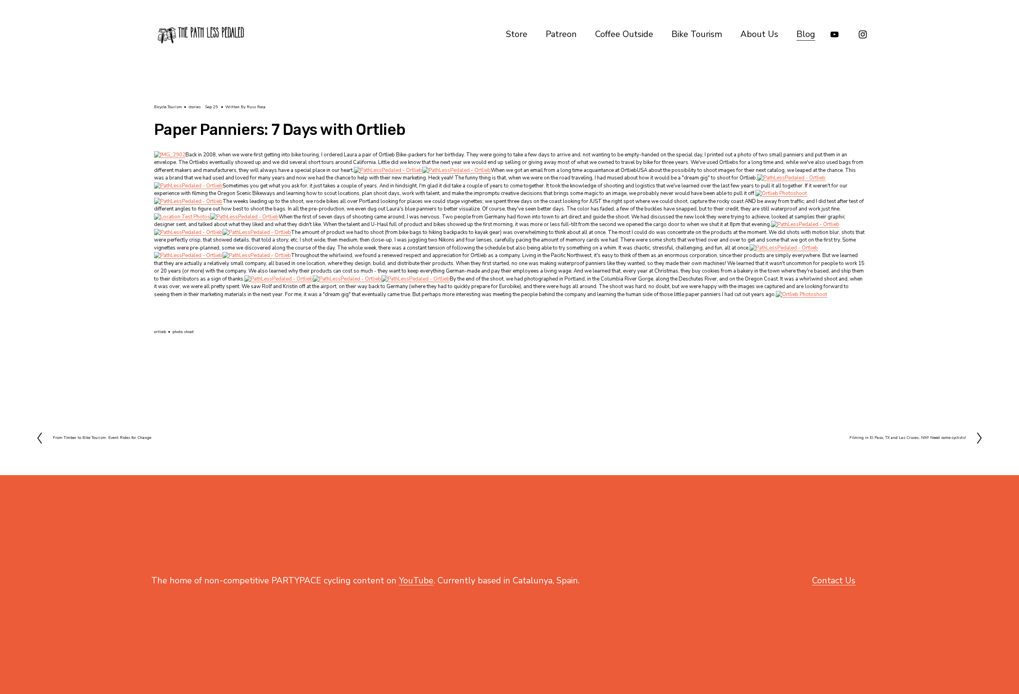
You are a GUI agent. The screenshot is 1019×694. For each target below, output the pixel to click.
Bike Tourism (697, 34)
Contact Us (833, 581)
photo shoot (183, 332)
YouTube (416, 581)
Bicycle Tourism (168, 107)
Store (516, 34)
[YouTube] (834, 34)
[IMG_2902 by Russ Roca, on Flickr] (169, 154)
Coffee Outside (624, 34)
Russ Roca (256, 107)
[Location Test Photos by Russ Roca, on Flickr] (182, 216)
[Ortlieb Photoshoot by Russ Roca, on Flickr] (781, 193)
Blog (805, 34)
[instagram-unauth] (863, 34)
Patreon (561, 34)
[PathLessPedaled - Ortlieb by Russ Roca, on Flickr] (388, 170)
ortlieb (160, 332)
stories (194, 107)
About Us (759, 34)
